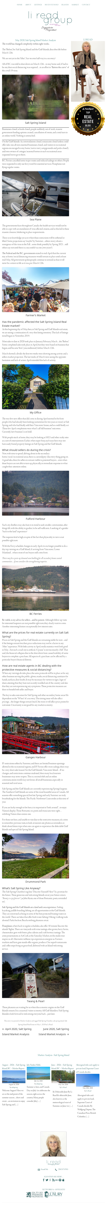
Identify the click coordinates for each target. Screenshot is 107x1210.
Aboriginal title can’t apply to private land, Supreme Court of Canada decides (87, 1068)
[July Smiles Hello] (38, 1078)
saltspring (15, 1087)
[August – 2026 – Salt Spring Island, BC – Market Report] (13, 1082)
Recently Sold (51, 5)
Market (75, 5)
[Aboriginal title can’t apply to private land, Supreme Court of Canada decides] (87, 1085)
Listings (38, 5)
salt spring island (58, 1021)
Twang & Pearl (35, 1001)
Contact (86, 5)
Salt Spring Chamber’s (15, 891)
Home (19, 5)
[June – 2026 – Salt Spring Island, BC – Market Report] (63, 1082)
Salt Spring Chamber (45, 1021)
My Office (35, 412)
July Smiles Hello (34, 1064)
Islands (65, 5)
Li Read (50, 1024)
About (28, 5)
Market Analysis (25, 1021)
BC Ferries (35, 614)
